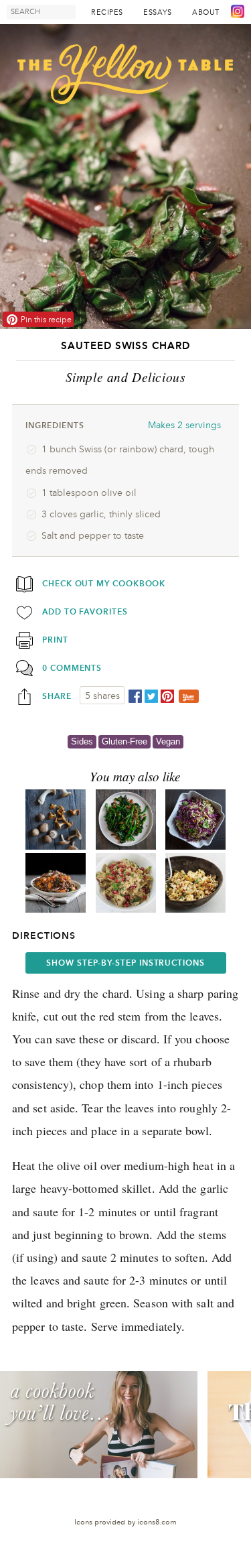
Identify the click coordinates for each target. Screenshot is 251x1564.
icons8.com (157, 1522)
